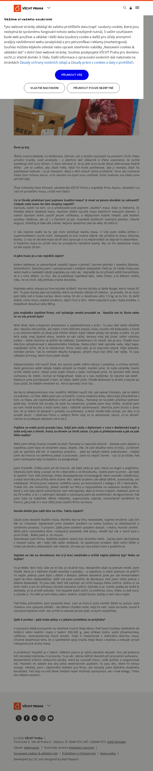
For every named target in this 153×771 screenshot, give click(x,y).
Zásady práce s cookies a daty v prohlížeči (102, 62)
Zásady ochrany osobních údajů (44, 62)
